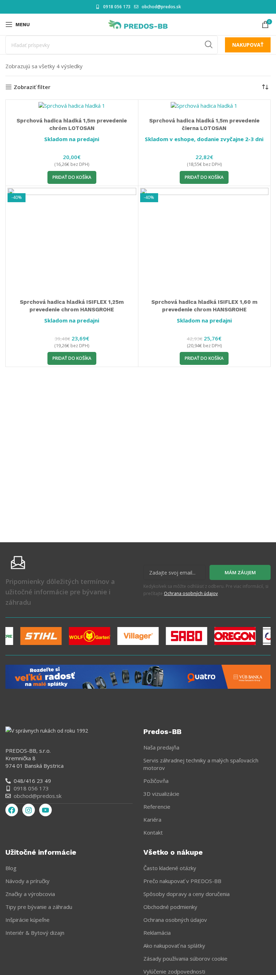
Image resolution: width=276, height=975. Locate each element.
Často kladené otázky (169, 868)
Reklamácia (157, 932)
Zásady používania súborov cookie (185, 958)
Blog (11, 868)
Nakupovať (247, 44)
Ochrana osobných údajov (191, 593)
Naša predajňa (161, 747)
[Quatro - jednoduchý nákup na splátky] (138, 676)
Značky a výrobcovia (30, 893)
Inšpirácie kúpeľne (27, 919)
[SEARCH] (208, 45)
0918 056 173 (116, 7)
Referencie (156, 806)
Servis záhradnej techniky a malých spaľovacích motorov (200, 764)
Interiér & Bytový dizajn (34, 932)
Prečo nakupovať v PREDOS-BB (182, 881)
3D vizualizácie (161, 793)
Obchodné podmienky (170, 906)
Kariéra (152, 819)
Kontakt (153, 832)
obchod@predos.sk (161, 7)
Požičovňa (156, 780)
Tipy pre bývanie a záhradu (38, 906)
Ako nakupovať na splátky (174, 945)
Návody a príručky (27, 881)
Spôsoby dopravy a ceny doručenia (186, 893)
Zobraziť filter (32, 87)
